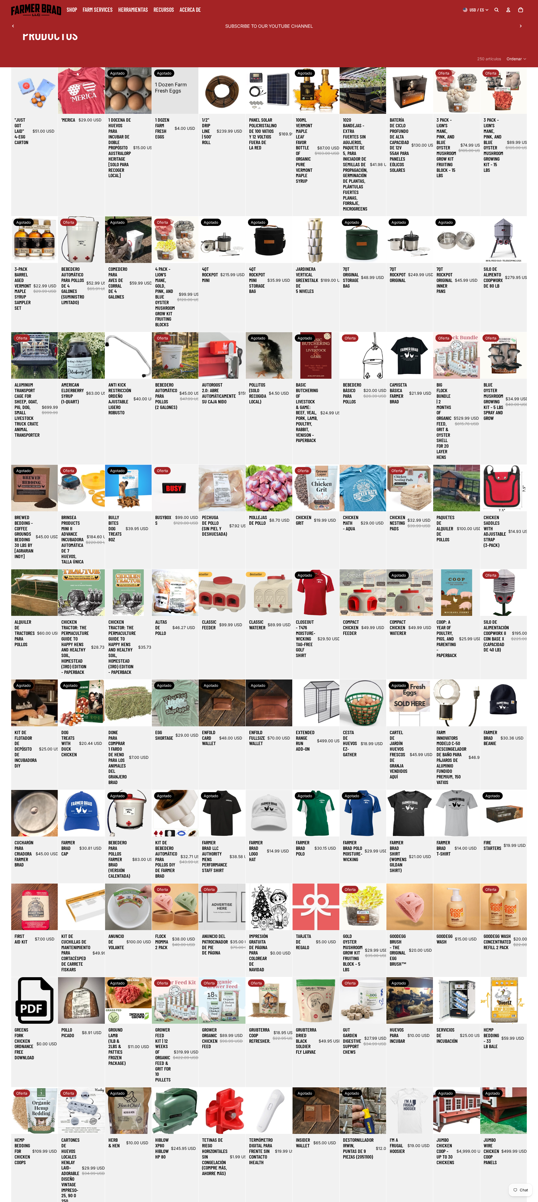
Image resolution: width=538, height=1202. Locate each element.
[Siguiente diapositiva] (520, 26)
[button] (517, 59)
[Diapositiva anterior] (13, 26)
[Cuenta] (508, 10)
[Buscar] (496, 10)
